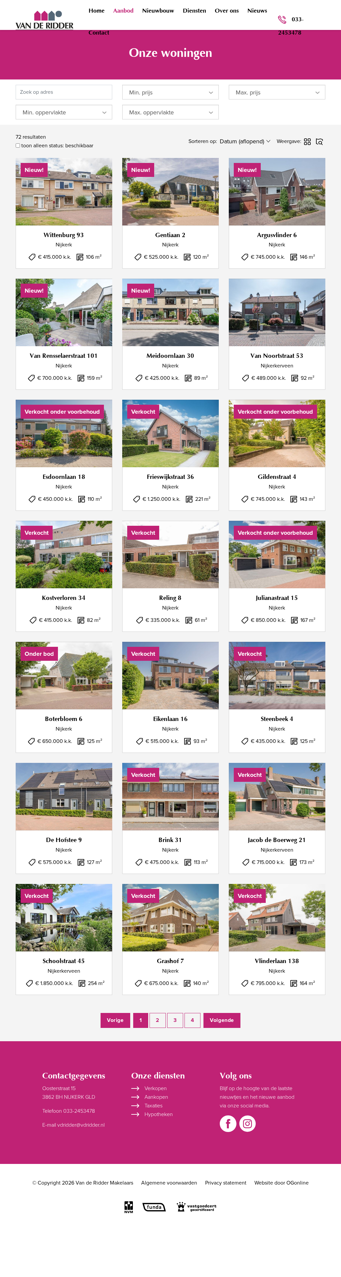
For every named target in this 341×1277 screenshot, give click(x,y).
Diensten (194, 10)
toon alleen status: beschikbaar (56, 145)
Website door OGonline (281, 1183)
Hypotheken (159, 1114)
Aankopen (156, 1097)
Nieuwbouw (158, 10)
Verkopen (156, 1088)
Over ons (227, 10)
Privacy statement (225, 1183)
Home (97, 10)
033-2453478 (291, 26)
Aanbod (123, 10)
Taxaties (154, 1105)
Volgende (222, 1020)
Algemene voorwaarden (169, 1183)
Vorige (115, 1020)
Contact (99, 32)
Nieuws (257, 10)
